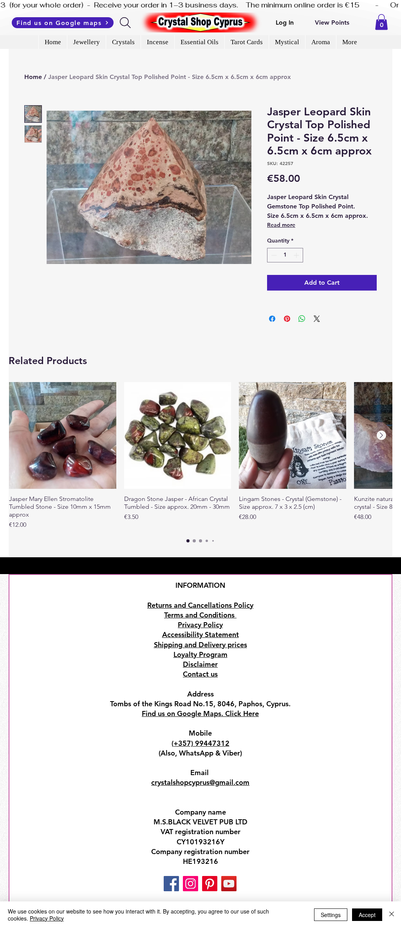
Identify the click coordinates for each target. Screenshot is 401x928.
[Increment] (297, 255)
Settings (331, 915)
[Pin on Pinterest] (287, 318)
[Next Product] (381, 435)
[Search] (126, 22)
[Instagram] (190, 883)
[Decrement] (273, 255)
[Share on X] (317, 318)
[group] (200, 456)
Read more (281, 224)
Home (33, 77)
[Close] (391, 915)
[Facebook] (171, 883)
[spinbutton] (285, 255)
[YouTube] (229, 883)
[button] (381, 22)
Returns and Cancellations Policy (200, 605)
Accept (367, 915)
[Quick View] (62, 435)
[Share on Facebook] (272, 318)
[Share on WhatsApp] (302, 318)
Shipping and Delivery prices (200, 644)
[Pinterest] (209, 883)
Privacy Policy (47, 918)
